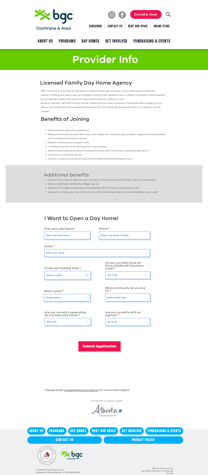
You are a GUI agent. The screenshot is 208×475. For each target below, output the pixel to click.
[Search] (168, 14)
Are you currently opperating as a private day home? (65, 314)
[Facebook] (122, 15)
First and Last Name (58, 228)
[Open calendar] (86, 275)
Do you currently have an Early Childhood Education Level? (124, 265)
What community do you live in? (125, 289)
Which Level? (53, 291)
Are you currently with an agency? (123, 314)
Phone (103, 228)
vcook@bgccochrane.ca (81, 390)
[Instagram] (111, 15)
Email (48, 246)
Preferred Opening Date (64, 268)
